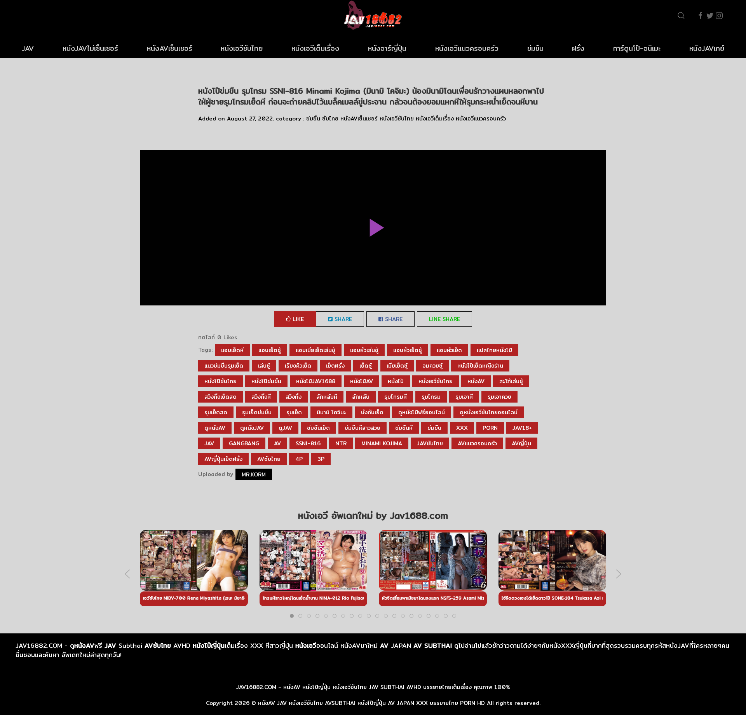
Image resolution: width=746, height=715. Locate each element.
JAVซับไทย (430, 443)
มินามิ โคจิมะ (331, 412)
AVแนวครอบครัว (477, 443)
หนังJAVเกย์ (706, 48)
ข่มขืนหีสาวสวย (362, 428)
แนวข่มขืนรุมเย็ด (223, 365)
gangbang (244, 443)
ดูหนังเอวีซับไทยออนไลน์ (489, 412)
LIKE (297, 319)
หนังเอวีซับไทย (242, 48)
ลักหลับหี (326, 396)
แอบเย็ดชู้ (269, 350)
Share (342, 319)
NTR (341, 443)
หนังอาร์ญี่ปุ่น (387, 48)
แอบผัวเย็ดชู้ (407, 350)
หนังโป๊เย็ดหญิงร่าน (480, 365)
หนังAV (476, 381)
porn (490, 428)
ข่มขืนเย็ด (318, 428)
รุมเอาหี (464, 396)
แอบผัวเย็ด (449, 350)
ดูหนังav (214, 428)
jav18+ (522, 428)
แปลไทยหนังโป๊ (494, 350)
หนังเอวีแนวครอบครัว (466, 48)
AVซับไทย (269, 459)
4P (299, 459)
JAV (28, 48)
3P (320, 459)
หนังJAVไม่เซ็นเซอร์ (90, 48)
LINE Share (444, 319)
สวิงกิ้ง (294, 396)
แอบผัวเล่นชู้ (364, 350)
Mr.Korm (254, 474)
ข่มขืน (535, 48)
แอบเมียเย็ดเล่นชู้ (315, 350)
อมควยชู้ (432, 365)
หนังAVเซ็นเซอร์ (169, 48)
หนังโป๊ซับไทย (220, 381)
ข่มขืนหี (404, 428)
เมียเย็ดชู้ (397, 365)
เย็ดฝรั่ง (335, 365)
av (277, 443)
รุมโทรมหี (395, 396)
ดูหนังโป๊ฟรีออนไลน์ (421, 412)
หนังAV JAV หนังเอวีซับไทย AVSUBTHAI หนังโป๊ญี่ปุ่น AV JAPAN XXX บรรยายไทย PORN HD (371, 703)
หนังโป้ (396, 381)
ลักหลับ (361, 396)
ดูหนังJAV (252, 428)
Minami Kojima (381, 443)
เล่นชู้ (264, 365)
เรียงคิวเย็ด (298, 365)
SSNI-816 (308, 443)
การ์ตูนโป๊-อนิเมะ (637, 48)
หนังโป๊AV (361, 381)
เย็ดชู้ (365, 365)
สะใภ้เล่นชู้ (511, 381)
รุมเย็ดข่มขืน (257, 412)
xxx (462, 428)
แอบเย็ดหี (232, 350)
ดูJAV (285, 428)
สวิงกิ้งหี (261, 396)
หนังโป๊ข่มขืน (266, 381)
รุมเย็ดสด (215, 412)
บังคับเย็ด (372, 412)
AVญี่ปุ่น (521, 443)
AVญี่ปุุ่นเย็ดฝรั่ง (223, 459)
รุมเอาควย (499, 396)
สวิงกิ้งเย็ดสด (220, 396)
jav (209, 443)
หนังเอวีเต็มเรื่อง (315, 48)
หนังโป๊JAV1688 (315, 381)
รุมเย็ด (294, 412)
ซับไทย (330, 118)
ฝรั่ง (578, 48)
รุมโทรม (431, 396)
